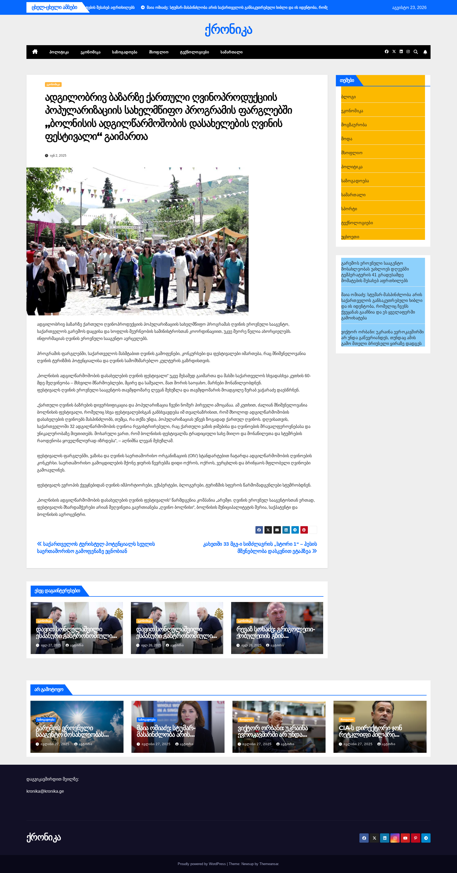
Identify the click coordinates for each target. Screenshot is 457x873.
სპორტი (349, 209)
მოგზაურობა (354, 125)
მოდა (347, 139)
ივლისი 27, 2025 (56, 744)
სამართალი (232, 52)
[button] (416, 52)
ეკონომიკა (91, 52)
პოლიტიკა (59, 52)
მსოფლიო (159, 52)
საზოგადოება (125, 52)
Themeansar (268, 864)
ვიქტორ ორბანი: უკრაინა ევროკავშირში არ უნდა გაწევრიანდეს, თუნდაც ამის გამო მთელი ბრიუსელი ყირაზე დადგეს (382, 338)
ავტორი (77, 645)
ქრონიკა (228, 29)
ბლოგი (348, 97)
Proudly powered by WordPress (202, 864)
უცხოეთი (350, 237)
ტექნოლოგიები (194, 52)
